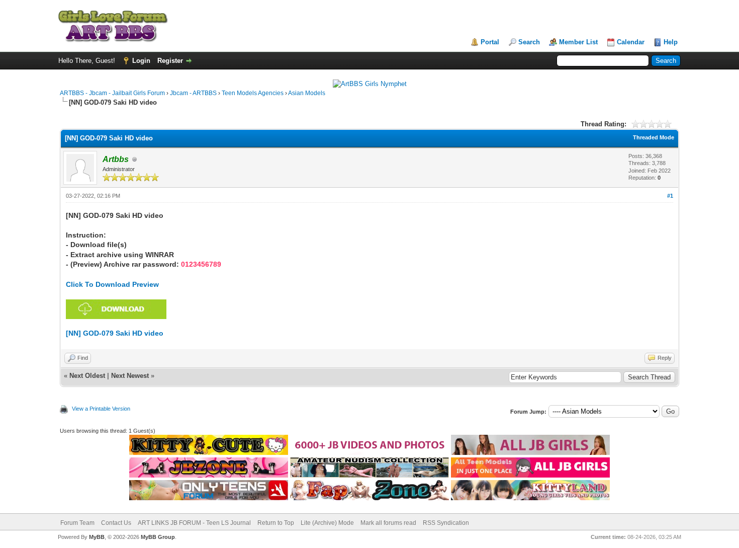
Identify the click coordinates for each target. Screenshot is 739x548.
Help (671, 42)
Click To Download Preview (112, 284)
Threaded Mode (653, 137)
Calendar (630, 42)
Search (529, 42)
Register (170, 60)
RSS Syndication (446, 522)
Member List (578, 42)
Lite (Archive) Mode (327, 522)
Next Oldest (87, 375)
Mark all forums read (388, 522)
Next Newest (130, 375)
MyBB (97, 537)
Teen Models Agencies (253, 93)
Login (141, 60)
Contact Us (116, 522)
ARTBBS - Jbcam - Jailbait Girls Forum (112, 93)
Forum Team (77, 522)
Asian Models (306, 93)
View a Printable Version (101, 409)
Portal (490, 42)
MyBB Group (158, 537)
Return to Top (275, 522)
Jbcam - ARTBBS (193, 93)
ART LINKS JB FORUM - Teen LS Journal (194, 522)
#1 (670, 196)
